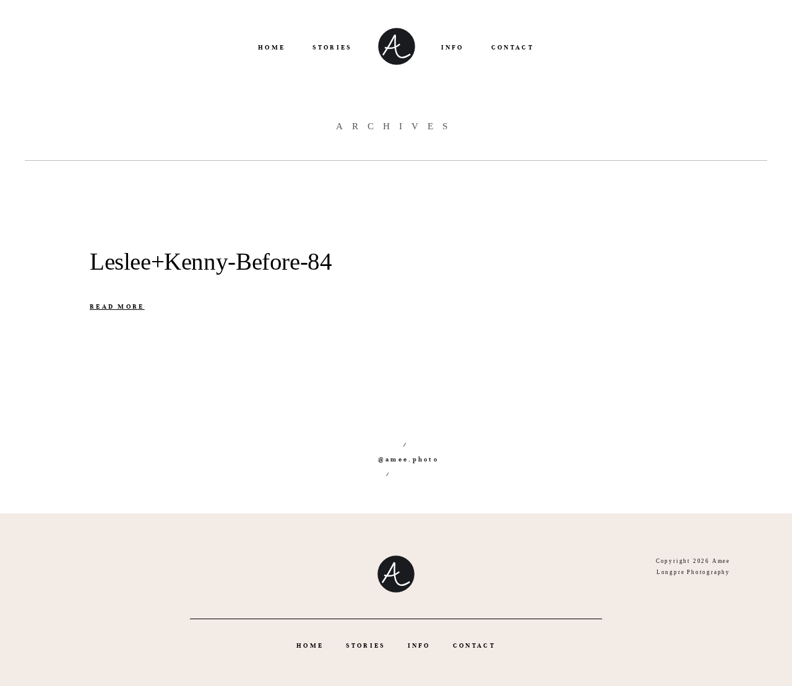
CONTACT (512, 47)
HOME (271, 47)
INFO (452, 47)
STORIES (331, 47)
